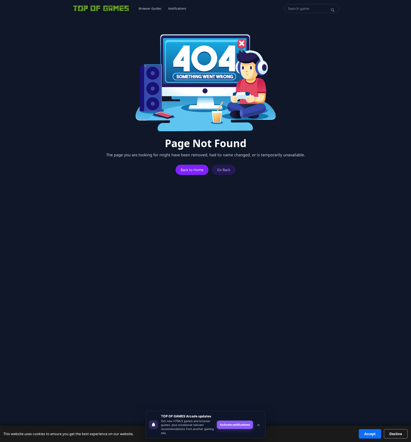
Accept (370, 434)
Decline (395, 434)
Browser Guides (150, 8)
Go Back (223, 169)
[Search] (333, 10)
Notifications (177, 8)
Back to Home (192, 169)
